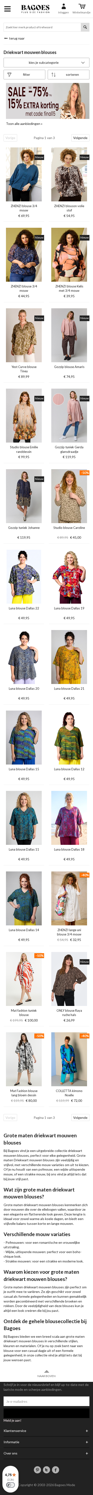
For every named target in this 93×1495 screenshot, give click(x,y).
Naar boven (46, 1376)
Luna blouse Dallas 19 (69, 608)
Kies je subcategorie (44, 62)
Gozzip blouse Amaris (69, 367)
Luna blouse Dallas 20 (24, 688)
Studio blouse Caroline (69, 528)
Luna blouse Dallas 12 (69, 769)
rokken (9, 1306)
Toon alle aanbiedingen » (24, 124)
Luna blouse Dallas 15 (24, 769)
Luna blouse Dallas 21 (69, 688)
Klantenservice (15, 1431)
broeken (71, 1301)
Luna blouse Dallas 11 (24, 849)
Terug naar (16, 38)
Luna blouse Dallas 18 (69, 849)
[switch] (10, 1485)
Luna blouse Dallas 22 (24, 608)
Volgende (80, 138)
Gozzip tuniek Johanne (24, 528)
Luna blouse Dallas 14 (24, 930)
